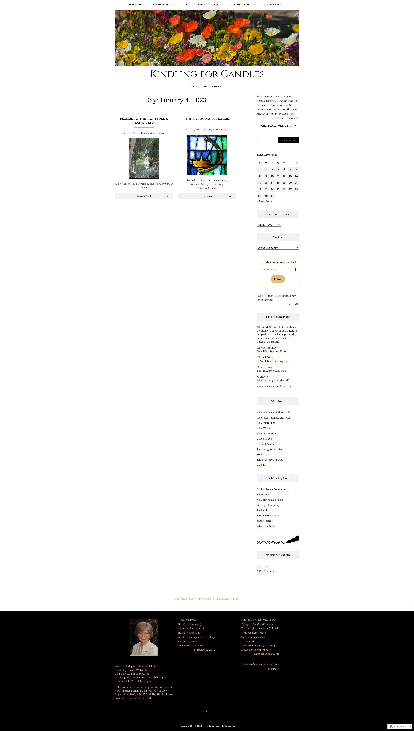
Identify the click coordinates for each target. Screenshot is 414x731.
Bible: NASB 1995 (266, 423)
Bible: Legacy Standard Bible (273, 412)
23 (266, 189)
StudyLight (263, 454)
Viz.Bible (262, 465)
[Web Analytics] (198, 674)
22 (259, 189)
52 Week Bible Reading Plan (273, 361)
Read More (144, 196)
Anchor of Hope (165, 4)
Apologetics (195, 4)
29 (259, 196)
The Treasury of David (270, 459)
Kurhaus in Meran (142, 677)
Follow (278, 278)
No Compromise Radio (270, 499)
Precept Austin (265, 444)
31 (272, 196)
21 (296, 182)
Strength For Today (268, 505)
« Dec (260, 201)
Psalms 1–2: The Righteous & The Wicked (144, 120)
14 (296, 176)
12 (284, 176)
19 (284, 182)
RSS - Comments (267, 571)
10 (272, 176)
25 (278, 189)
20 (290, 182)
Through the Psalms (268, 515)
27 (290, 189)
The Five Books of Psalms (207, 119)
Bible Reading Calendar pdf (273, 380)
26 (284, 189)
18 (278, 182)
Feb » (269, 201)
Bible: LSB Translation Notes (273, 417)
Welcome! (136, 4)
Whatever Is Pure (267, 526)
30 (266, 196)
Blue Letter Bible (267, 433)
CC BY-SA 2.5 (134, 681)
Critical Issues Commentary (273, 489)
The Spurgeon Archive (270, 449)
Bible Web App (265, 428)
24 (272, 189)
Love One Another (241, 4)
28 (296, 189)
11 (278, 176)
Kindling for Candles (207, 74)
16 (266, 182)
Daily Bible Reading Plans (271, 351)
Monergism (263, 494)
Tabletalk (262, 510)
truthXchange (265, 520)
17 (272, 182)
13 (290, 176)
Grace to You (264, 438)
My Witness (272, 4)
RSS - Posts (263, 566)
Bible (215, 4)
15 (259, 182)
